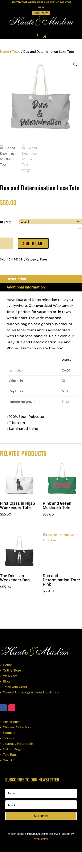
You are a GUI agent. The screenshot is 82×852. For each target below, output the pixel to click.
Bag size (5, 222)
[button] (75, 64)
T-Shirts (8, 738)
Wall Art (9, 760)
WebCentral (41, 838)
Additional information (26, 287)
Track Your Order (15, 687)
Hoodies (9, 733)
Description (16, 279)
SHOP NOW (41, 13)
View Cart (10, 676)
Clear (79, 228)
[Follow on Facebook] (3, 707)
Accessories (11, 722)
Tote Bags (10, 755)
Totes (16, 52)
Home (4, 52)
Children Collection (17, 727)
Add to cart (33, 243)
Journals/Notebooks (18, 744)
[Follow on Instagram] (11, 707)
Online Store (12, 670)
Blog (6, 681)
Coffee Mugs (12, 749)
